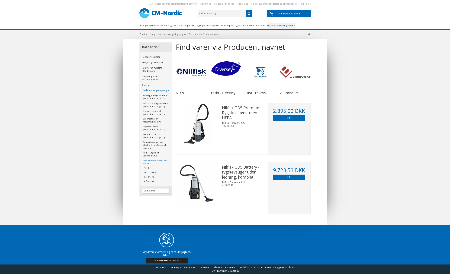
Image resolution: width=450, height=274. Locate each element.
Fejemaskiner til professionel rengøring (154, 128)
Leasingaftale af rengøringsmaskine (152, 120)
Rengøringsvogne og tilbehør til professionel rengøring (154, 145)
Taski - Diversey (150, 172)
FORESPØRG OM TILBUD (167, 260)
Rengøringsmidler (149, 25)
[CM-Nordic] (166, 13)
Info (289, 117)
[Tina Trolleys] (260, 72)
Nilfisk (146, 168)
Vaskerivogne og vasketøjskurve (151, 154)
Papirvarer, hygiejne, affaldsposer (202, 25)
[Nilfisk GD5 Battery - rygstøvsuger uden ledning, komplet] (197, 183)
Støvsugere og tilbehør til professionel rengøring (155, 97)
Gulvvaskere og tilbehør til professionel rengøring (155, 105)
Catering (260, 25)
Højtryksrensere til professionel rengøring (154, 112)
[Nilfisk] (191, 72)
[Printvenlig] (309, 34)
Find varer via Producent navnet (155, 162)
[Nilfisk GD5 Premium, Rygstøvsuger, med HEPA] (197, 124)
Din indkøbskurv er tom (288, 13)
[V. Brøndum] (295, 72)
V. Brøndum (149, 181)
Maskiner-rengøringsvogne (281, 25)
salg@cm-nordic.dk (284, 267)
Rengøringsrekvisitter (172, 25)
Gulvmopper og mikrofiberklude (238, 25)
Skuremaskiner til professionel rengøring (154, 136)
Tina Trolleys (149, 177)
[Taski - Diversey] (226, 72)
